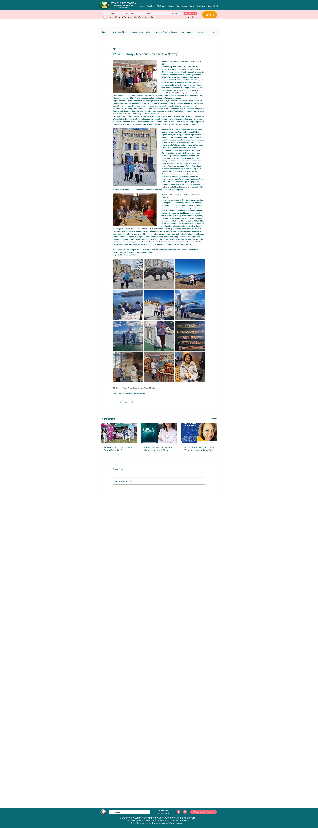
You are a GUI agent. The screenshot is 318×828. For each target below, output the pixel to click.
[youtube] (185, 812)
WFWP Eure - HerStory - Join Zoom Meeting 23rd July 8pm (199, 448)
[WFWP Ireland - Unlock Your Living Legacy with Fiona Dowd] (159, 433)
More (200, 32)
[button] (214, 32)
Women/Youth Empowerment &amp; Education (139, 388)
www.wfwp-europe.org (155, 823)
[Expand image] (128, 274)
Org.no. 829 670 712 (137, 823)
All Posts (104, 32)
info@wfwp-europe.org (175, 823)
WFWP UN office (119, 32)
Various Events (187, 32)
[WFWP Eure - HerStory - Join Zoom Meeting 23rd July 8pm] (199, 433)
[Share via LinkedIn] (126, 402)
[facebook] (179, 812)
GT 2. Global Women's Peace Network (129, 393)
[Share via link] (132, 402)
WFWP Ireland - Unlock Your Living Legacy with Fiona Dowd (158, 449)
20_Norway (117, 388)
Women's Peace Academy (141, 32)
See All (214, 418)
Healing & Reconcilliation (166, 32)
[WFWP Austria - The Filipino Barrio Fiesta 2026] (119, 433)
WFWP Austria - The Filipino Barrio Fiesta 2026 (118, 448)
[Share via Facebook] (114, 402)
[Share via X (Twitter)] (120, 402)
